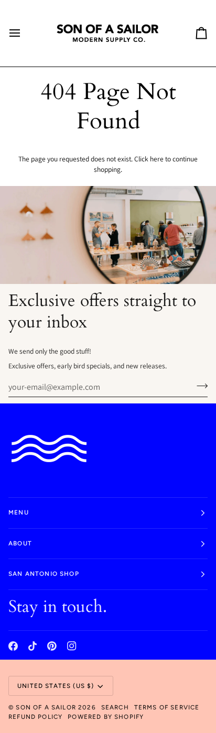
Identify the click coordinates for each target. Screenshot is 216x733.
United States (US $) (55, 686)
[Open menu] (24, 33)
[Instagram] (72, 646)
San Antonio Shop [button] (43, 573)
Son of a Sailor (46, 707)
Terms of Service (167, 707)
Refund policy (35, 716)
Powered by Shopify (106, 716)
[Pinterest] (52, 646)
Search (115, 707)
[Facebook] (13, 646)
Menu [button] (18, 512)
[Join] (199, 385)
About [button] (20, 543)
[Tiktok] (32, 646)
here (157, 158)
